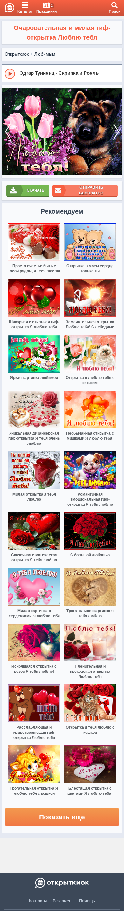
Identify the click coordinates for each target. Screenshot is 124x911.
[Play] (10, 74)
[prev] (8, 131)
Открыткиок (17, 54)
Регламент (63, 901)
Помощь (87, 901)
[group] (62, 73)
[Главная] (7, 8)
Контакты (38, 901)
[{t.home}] (62, 883)
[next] (116, 131)
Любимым (44, 54)
